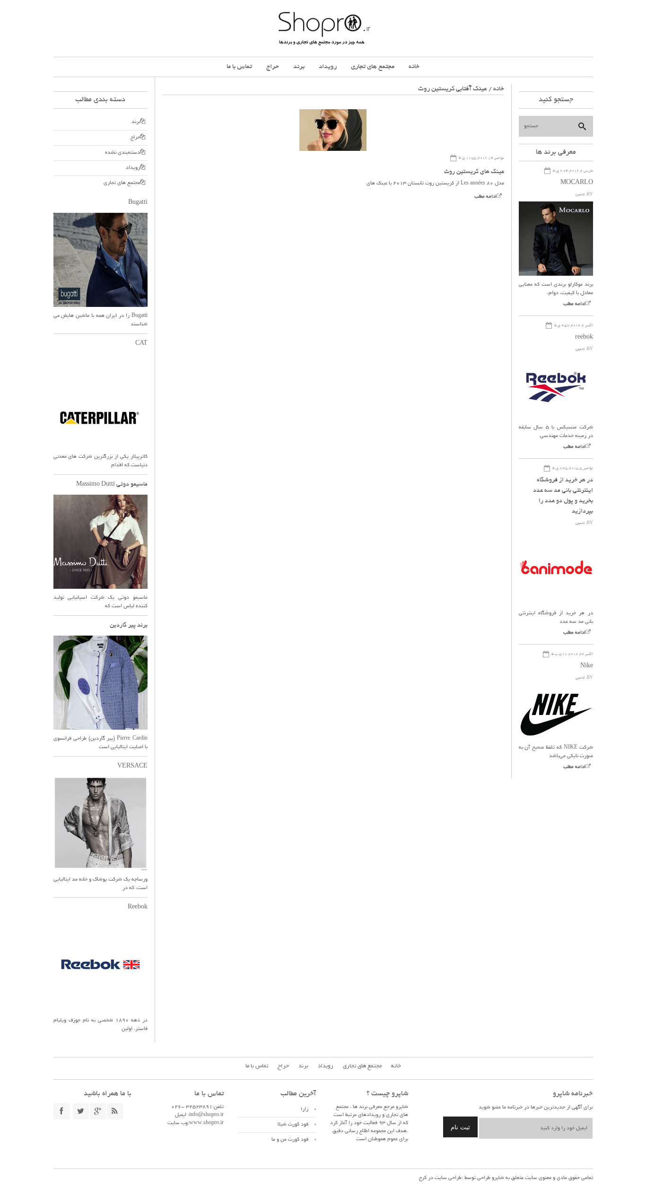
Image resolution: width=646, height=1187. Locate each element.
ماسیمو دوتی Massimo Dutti (112, 484)
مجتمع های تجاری (372, 66)
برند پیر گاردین (129, 625)
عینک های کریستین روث (474, 172)
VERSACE (132, 766)
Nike (586, 666)
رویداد (328, 66)
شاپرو (497, 1178)
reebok (584, 337)
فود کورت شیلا (293, 1124)
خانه (414, 66)
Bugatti (138, 203)
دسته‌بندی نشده (122, 153)
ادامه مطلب (485, 197)
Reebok (138, 907)
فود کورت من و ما (289, 1140)
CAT (141, 343)
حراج (272, 66)
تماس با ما (239, 66)
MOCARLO (576, 183)
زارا (304, 1109)
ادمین (580, 194)
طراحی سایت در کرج (440, 1178)
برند (299, 66)
